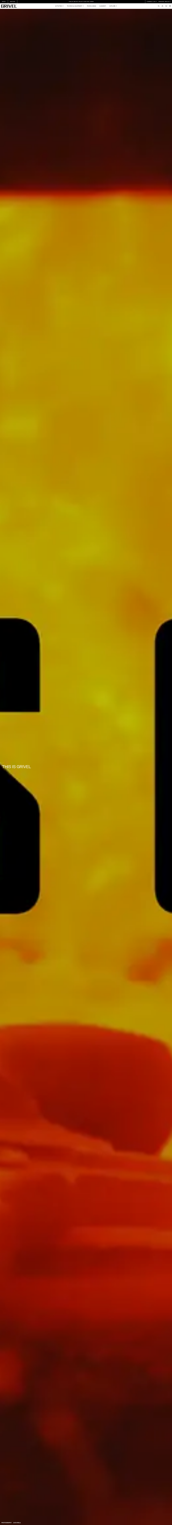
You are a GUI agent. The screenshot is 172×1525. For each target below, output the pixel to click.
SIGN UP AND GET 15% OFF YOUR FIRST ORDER (81, 1)
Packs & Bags (91, 6)
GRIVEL (4, 1)
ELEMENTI (103, 6)
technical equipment (74, 6)
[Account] (162, 6)
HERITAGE (12, 1)
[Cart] (170, 6)
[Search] (159, 6)
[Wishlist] (166, 6)
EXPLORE (112, 6)
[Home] (9, 6)
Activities (58, 6)
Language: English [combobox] (163, 1)
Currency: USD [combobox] (151, 1)
